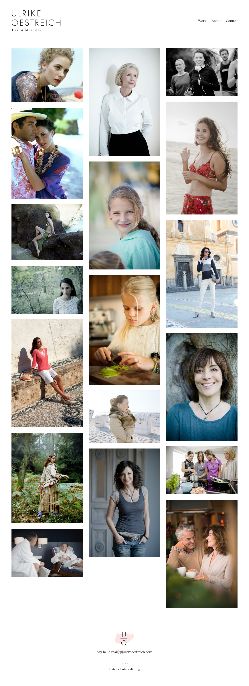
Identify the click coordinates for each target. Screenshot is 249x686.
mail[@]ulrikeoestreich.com (131, 652)
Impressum (124, 663)
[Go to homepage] (50, 21)
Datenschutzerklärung (124, 669)
